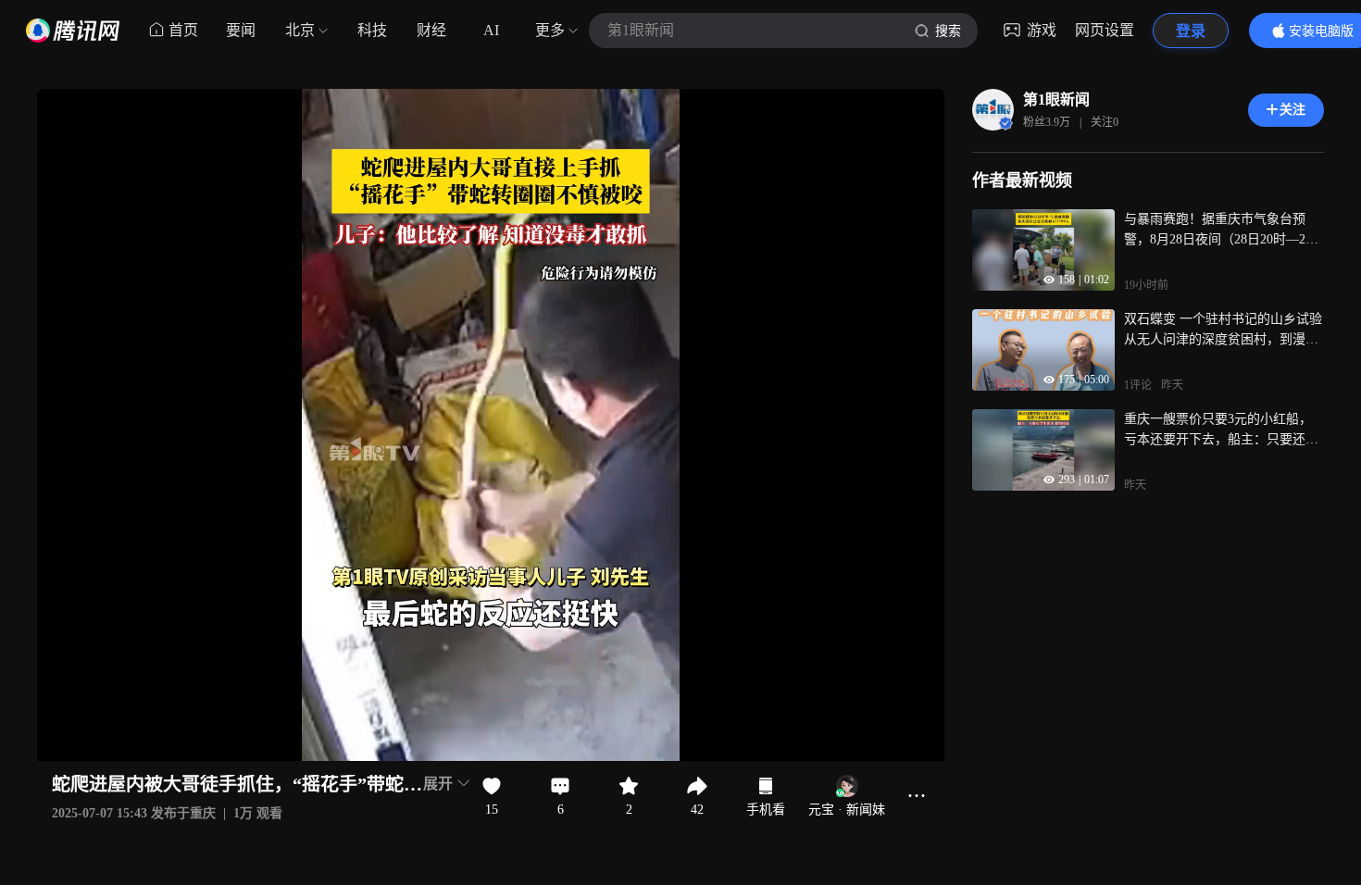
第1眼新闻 (1056, 99)
